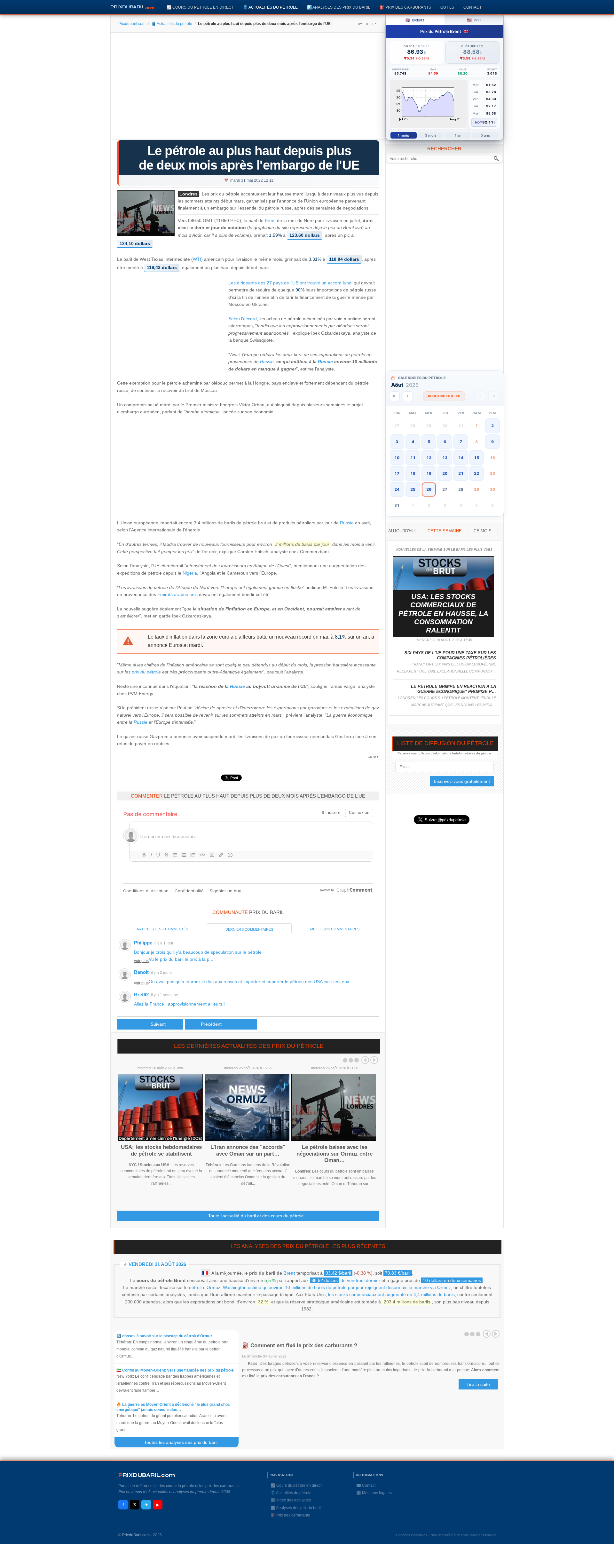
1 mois (403, 135)
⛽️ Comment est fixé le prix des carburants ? (299, 1345)
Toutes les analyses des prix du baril (184, 1442)
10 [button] (396, 457)
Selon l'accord (242, 318)
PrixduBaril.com (136, 1535)
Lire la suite (478, 1384)
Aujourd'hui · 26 (444, 396)
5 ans (485, 135)
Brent (270, 220)
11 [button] (412, 457)
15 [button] (476, 457)
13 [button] (444, 457)
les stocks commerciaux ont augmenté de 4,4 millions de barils (391, 1294)
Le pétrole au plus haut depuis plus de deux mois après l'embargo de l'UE (249, 158)
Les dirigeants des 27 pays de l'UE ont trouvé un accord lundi (290, 282)
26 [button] (428, 489)
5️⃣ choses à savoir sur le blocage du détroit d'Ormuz (164, 1336)
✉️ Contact (365, 1485)
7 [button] (461, 441)
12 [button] (428, 457)
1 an (458, 135)
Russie (267, 361)
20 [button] (444, 473)
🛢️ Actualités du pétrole (270, 7)
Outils (447, 7)
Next (374, 1060)
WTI (197, 259)
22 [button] (476, 473)
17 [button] (396, 473)
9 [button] (492, 441)
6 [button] (445, 441)
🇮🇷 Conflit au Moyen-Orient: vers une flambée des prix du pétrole (175, 1370)
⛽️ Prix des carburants (405, 7)
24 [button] (396, 489)
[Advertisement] (248, 88)
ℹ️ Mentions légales (374, 1493)
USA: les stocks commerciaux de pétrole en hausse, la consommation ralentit (443, 613)
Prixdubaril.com (132, 23)
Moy (478, 122)
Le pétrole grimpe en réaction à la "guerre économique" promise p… (453, 689)
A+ (359, 23)
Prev (365, 1060)
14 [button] (460, 457)
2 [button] (492, 425)
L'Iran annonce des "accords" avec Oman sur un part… (247, 1150)
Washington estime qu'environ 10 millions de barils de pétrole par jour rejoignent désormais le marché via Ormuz (337, 1287)
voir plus (141, 961)
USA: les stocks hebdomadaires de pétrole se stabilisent (161, 1150)
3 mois (431, 135)
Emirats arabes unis (177, 594)
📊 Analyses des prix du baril (338, 7)
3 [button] (397, 441)
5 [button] (429, 441)
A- (373, 23)
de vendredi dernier (345, 1280)
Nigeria (190, 573)
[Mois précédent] (408, 396)
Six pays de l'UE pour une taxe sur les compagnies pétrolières (450, 655)
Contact (472, 7)
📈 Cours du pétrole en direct (200, 7)
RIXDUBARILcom (146, 1475)
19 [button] (428, 473)
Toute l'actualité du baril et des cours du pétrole (256, 1215)
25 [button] (412, 489)
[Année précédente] (395, 396)
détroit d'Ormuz (204, 1287)
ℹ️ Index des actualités (291, 1500)
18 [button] (412, 473)
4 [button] (413, 441)
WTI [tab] (474, 20)
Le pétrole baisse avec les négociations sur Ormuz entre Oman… (334, 1153)
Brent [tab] (414, 20)
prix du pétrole (146, 671)
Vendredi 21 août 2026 (157, 1264)
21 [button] (460, 473)
